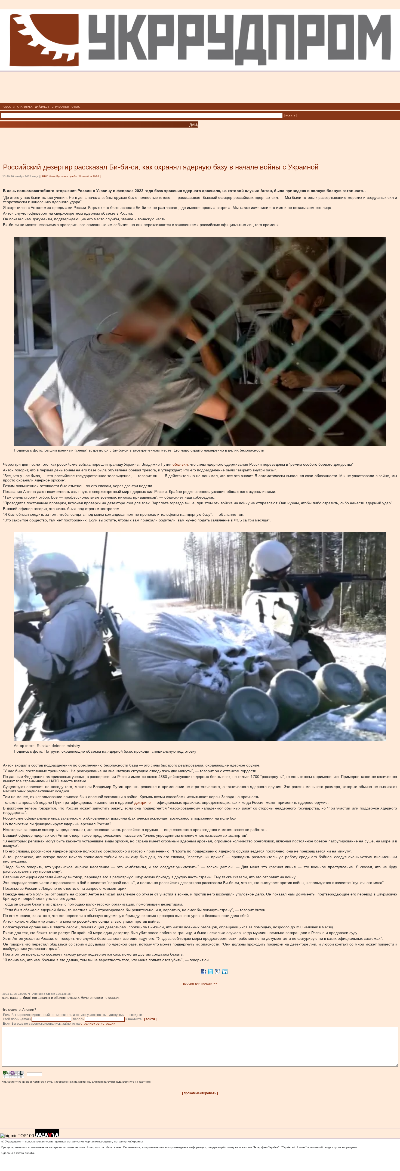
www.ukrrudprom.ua (91, 1147)
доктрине (142, 802)
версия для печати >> (200, 983)
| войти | (150, 1019)
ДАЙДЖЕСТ (42, 107)
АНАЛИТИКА (25, 107)
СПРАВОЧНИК (60, 107)
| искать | (290, 115)
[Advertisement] (65, 137)
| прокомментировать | (200, 1093)
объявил (180, 464)
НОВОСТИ (8, 107)
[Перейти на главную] (200, 101)
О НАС (76, 107)
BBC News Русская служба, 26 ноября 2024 (70, 176)
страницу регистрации (98, 1023)
